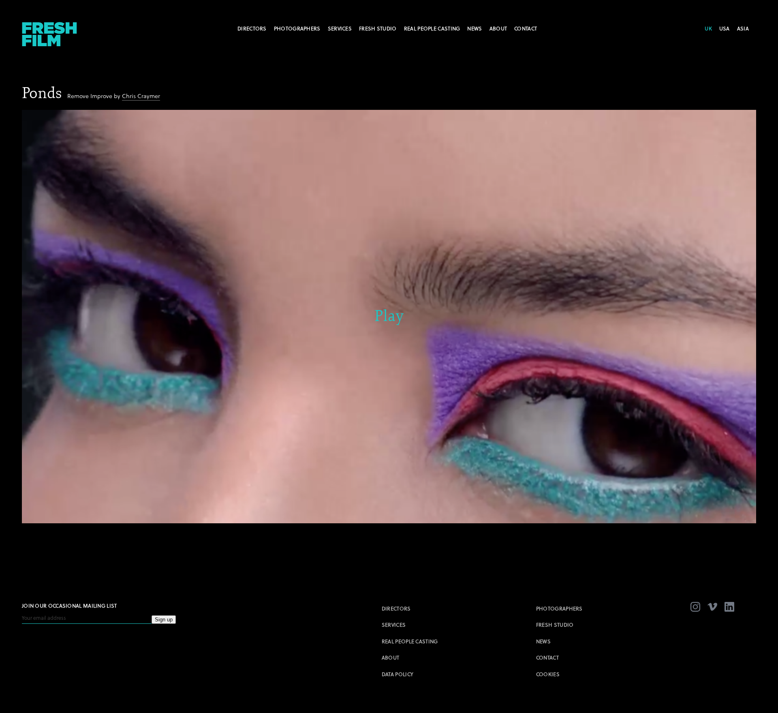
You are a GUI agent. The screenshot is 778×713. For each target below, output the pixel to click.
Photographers (297, 28)
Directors (252, 28)
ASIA (743, 28)
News (474, 28)
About (498, 28)
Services (340, 28)
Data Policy (397, 674)
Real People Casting (432, 28)
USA (724, 28)
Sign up (164, 620)
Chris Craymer (141, 96)
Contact (525, 28)
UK (708, 28)
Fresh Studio (378, 28)
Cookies (548, 674)
